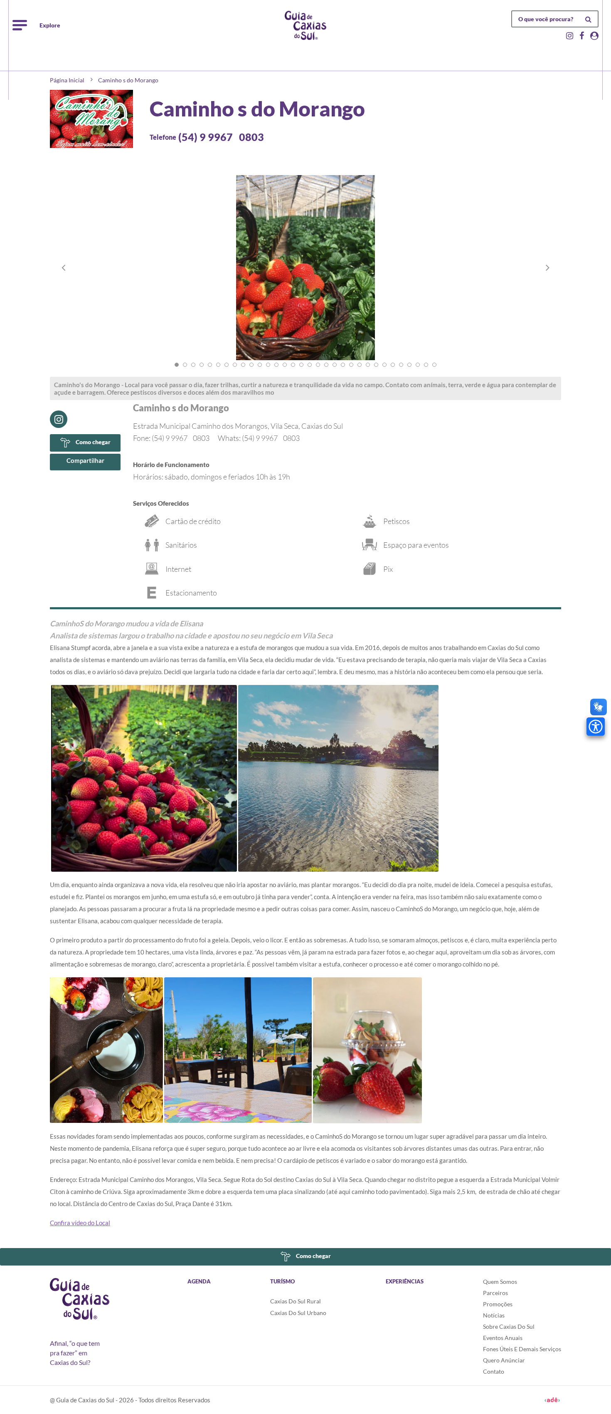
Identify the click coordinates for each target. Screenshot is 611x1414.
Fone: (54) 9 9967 (171, 437)
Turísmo (282, 1281)
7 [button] (226, 364)
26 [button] (384, 364)
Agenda (199, 1281)
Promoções (497, 1304)
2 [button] (185, 364)
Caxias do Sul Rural (295, 1301)
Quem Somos (500, 1281)
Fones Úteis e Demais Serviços (522, 1348)
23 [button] (359, 364)
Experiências (405, 1281)
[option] (305, 276)
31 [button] (426, 364)
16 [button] (301, 364)
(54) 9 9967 (221, 137)
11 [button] (259, 364)
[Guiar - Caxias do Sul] (305, 25)
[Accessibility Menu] (595, 726)
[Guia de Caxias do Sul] (79, 1299)
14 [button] (284, 364)
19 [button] (326, 364)
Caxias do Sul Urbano (298, 1312)
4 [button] (201, 364)
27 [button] (392, 364)
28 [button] (401, 364)
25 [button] (376, 364)
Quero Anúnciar (504, 1360)
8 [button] (235, 364)
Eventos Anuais (502, 1337)
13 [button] (276, 364)
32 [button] (434, 364)
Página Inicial (67, 80)
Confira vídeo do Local (80, 1222)
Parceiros (495, 1292)
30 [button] (417, 364)
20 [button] (334, 364)
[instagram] (58, 419)
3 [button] (193, 364)
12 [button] (268, 364)
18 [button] (318, 364)
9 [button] (243, 364)
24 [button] (368, 364)
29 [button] (409, 364)
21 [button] (343, 364)
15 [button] (293, 364)
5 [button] (210, 364)
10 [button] (251, 364)
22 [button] (351, 364)
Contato (493, 1371)
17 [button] (309, 364)
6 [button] (218, 364)
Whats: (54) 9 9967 (259, 437)
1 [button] (176, 364)
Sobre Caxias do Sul (509, 1326)
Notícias (494, 1315)
